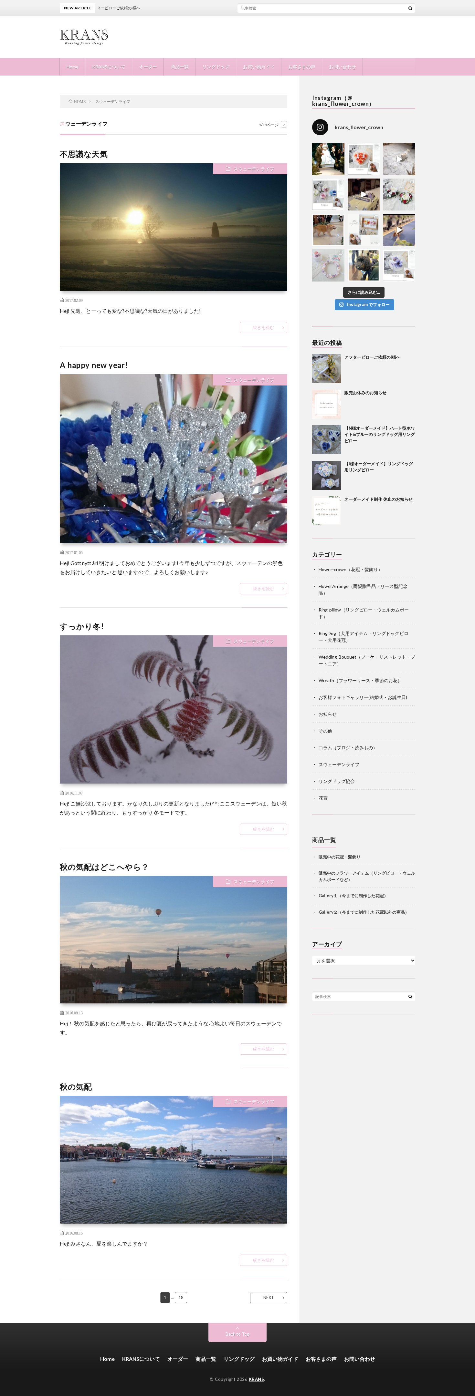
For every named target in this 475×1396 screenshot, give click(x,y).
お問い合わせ (342, 66)
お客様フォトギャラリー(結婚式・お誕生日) (363, 697)
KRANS (256, 1379)
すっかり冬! (82, 626)
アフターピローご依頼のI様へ (372, 357)
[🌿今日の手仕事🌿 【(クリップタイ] (364, 159)
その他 (325, 731)
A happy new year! (94, 365)
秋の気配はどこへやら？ (104, 866)
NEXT (268, 1297)
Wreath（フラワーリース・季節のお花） (360, 680)
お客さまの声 (301, 66)
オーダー (148, 66)
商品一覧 (180, 66)
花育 (323, 798)
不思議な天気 (84, 154)
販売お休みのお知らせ (365, 392)
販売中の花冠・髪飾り (340, 856)
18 (181, 1297)
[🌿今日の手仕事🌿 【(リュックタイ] (399, 195)
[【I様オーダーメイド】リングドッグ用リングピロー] (326, 475)
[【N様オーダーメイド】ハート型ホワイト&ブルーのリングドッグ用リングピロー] (326, 439)
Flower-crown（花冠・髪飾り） (351, 569)
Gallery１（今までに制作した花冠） (353, 895)
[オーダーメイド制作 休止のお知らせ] (326, 510)
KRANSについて (108, 66)
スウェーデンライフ (254, 168)
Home (73, 66)
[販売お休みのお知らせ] (326, 404)
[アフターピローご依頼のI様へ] (326, 368)
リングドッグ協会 (337, 781)
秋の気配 (76, 1086)
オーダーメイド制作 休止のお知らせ (378, 499)
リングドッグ (215, 66)
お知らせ (328, 714)
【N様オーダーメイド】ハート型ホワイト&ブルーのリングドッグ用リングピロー (379, 434)
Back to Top (238, 1334)
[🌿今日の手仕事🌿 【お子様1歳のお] (328, 265)
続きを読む (263, 327)
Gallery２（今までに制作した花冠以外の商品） (364, 911)
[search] (410, 8)
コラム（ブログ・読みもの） (348, 747)
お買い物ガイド (259, 66)
